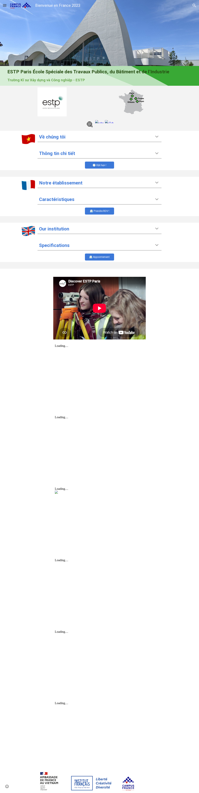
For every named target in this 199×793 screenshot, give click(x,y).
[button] (4, 5)
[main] (99, 76)
